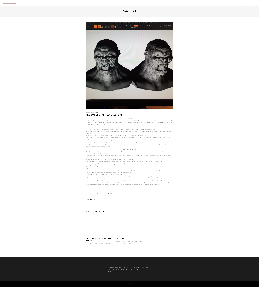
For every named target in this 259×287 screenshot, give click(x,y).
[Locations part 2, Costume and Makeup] (99, 224)
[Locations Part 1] (129, 224)
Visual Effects (111, 194)
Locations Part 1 (122, 238)
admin (96, 112)
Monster (95, 194)
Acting (87, 194)
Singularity (104, 194)
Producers (99, 194)
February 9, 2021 (89, 112)
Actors (90, 194)
